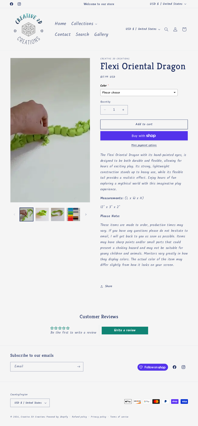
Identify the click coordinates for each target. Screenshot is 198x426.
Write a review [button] (125, 330)
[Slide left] (14, 214)
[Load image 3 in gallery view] (57, 214)
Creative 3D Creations (33, 417)
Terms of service (119, 417)
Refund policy (79, 417)
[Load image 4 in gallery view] (73, 214)
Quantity (105, 102)
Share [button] (108, 286)
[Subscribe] (78, 366)
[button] (84, 24)
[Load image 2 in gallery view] (42, 214)
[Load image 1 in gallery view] (26, 214)
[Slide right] (86, 214)
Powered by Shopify (57, 417)
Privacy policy (98, 417)
